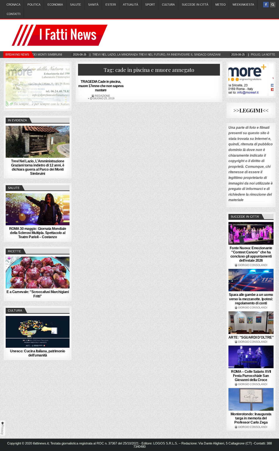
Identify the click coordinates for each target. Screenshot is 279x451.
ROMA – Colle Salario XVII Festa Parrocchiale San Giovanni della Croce (251, 376)
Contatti (13, 14)
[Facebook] (266, 4)
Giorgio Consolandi (252, 265)
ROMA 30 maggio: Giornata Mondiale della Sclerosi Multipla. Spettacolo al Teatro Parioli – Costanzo (37, 233)
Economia (55, 4)
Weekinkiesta (243, 4)
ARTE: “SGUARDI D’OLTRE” (251, 337)
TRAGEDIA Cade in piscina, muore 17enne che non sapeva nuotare (100, 86)
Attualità (130, 4)
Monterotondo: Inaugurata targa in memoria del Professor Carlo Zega (251, 418)
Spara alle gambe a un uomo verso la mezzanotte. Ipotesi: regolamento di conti (251, 299)
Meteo (220, 4)
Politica (34, 4)
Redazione (102, 96)
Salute (75, 4)
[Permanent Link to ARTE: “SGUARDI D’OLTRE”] (251, 322)
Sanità (93, 4)
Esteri (110, 4)
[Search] (273, 4)
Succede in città (195, 4)
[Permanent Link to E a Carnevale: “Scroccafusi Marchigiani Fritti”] (38, 272)
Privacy (2, 430)
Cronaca (13, 4)
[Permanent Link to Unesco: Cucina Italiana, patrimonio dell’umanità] (38, 332)
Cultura (168, 4)
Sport (150, 4)
